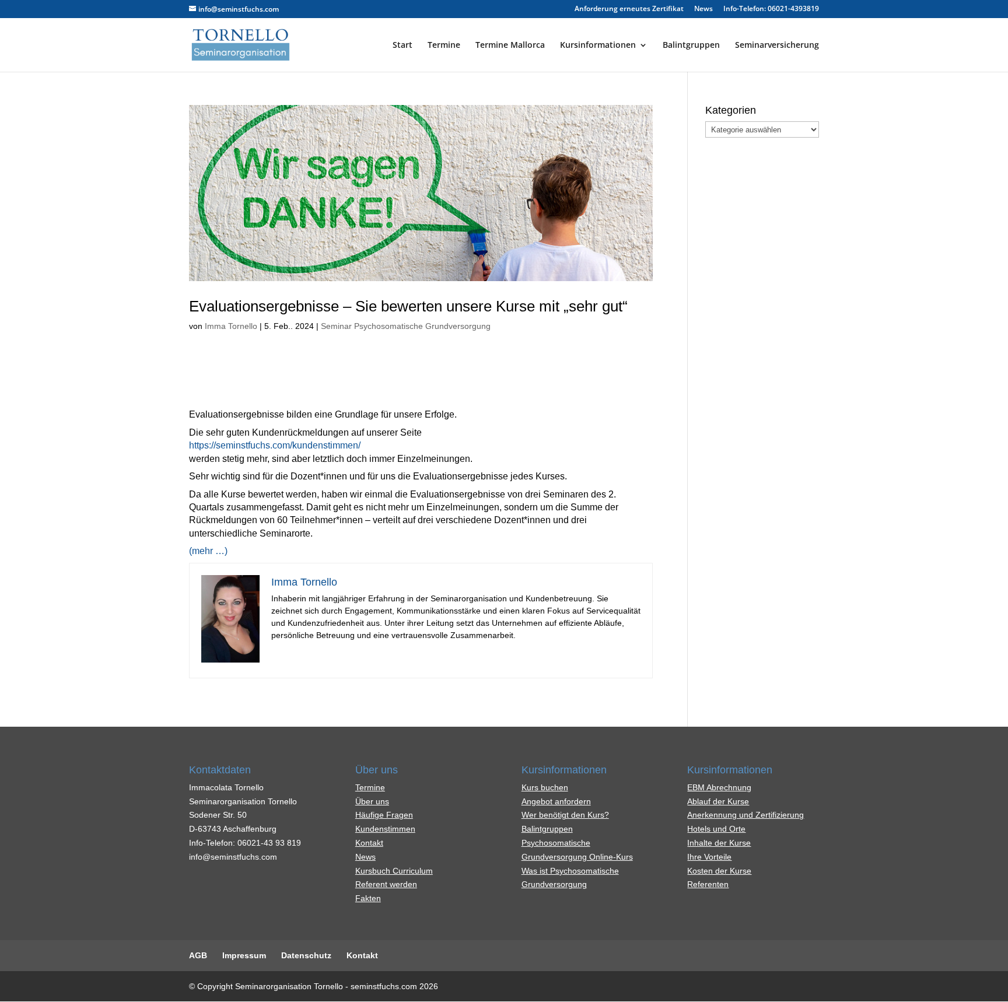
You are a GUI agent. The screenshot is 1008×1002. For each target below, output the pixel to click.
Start (402, 45)
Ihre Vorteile (709, 856)
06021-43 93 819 (269, 842)
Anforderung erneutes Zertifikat (629, 9)
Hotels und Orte (716, 828)
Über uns (372, 801)
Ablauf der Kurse (718, 801)
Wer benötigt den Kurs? (565, 814)
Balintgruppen (691, 45)
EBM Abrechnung (719, 787)
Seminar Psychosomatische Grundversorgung (406, 326)
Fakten (368, 898)
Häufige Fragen (384, 814)
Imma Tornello (231, 326)
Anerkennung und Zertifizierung (745, 814)
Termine (444, 45)
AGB (198, 955)
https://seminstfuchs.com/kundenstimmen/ (274, 445)
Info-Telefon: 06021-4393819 (771, 9)
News (703, 9)
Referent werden (386, 884)
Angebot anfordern (556, 801)
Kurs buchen (545, 787)
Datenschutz (306, 955)
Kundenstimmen (385, 828)
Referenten (708, 884)
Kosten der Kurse (719, 870)
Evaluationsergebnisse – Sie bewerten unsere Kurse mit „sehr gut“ (408, 306)
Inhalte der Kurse (719, 842)
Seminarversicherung (777, 45)
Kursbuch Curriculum (394, 870)
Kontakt (369, 842)
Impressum (244, 955)
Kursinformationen (598, 45)
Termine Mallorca (510, 45)
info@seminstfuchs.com (233, 856)
